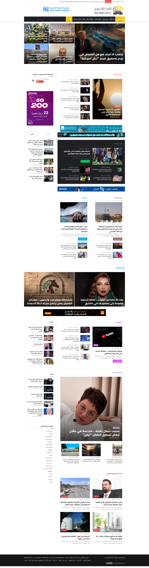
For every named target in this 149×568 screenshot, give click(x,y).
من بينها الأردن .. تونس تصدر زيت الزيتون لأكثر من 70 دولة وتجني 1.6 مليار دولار (37, 37)
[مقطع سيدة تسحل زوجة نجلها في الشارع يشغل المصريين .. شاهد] (82, 255)
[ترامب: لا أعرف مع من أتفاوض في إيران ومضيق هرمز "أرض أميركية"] (99, 43)
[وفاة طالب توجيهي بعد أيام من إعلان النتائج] (48, 404)
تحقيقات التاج (89, 19)
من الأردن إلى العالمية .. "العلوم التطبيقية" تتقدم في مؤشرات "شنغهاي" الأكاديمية (71, 461)
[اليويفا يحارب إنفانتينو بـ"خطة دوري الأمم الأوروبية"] (85, 170)
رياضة (83, 19)
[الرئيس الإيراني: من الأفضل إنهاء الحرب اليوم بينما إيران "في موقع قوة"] (117, 246)
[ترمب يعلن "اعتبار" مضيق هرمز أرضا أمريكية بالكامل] (85, 82)
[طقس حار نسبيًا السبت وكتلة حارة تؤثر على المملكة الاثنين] (107, 99)
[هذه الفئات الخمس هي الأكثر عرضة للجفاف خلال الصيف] (48, 162)
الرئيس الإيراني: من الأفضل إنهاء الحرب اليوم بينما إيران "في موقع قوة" (103, 247)
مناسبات (50, 476)
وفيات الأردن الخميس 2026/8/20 (37, 395)
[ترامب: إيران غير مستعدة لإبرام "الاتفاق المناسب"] (85, 108)
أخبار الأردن (112, 19)
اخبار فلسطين (48, 436)
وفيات (50, 482)
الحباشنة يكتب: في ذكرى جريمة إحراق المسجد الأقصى (35, 329)
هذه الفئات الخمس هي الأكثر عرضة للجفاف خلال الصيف (36, 161)
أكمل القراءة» (117, 239)
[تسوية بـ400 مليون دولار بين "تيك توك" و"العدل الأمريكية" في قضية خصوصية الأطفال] (48, 151)
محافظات (49, 471)
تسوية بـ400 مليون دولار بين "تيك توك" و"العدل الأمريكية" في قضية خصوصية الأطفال (35, 152)
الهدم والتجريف (38, 344)
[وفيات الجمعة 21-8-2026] (48, 389)
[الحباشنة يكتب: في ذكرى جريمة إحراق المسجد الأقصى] (48, 329)
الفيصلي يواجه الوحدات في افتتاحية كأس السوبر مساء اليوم (102, 170)
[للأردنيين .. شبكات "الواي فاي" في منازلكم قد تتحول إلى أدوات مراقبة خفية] (85, 347)
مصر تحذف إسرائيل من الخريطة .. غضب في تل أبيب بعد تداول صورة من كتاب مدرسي (109, 229)
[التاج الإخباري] (109, 9)
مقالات (50, 474)
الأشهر (32, 134)
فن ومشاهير (49, 466)
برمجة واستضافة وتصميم (119, 563)
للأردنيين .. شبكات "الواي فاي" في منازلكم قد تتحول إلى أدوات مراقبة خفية (70, 349)
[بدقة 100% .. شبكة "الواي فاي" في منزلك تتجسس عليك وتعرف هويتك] (85, 356)
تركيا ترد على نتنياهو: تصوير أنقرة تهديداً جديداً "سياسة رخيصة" (104, 256)
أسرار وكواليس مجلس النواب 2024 (36, 560)
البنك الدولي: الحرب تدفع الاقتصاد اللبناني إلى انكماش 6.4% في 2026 (35, 143)
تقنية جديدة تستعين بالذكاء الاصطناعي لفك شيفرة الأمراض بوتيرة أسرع (71, 339)
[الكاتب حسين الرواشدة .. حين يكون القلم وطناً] (48, 354)
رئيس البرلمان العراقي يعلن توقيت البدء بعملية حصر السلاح (108, 503)
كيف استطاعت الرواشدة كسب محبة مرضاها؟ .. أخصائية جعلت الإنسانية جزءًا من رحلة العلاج (114, 461)
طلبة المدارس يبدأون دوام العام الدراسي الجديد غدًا (62, 40)
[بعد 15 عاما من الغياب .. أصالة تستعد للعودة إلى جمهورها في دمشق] (99, 289)
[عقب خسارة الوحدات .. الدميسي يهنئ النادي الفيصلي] (61, 54)
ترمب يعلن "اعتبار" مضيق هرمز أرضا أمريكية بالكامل (70, 83)
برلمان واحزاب (97, 19)
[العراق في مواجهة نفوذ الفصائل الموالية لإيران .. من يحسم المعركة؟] (91, 450)
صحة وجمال (49, 460)
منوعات (50, 479)
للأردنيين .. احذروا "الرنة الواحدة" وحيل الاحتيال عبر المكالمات (71, 117)
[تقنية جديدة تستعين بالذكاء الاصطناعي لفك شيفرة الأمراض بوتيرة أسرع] (85, 338)
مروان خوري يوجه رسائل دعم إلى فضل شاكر (36, 177)
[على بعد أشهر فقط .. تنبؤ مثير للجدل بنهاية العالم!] (85, 90)
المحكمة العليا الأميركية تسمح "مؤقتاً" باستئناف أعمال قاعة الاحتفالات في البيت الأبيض (68, 247)
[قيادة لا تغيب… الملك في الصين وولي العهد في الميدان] (48, 338)
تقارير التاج (48, 560)
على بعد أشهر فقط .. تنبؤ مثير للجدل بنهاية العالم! (69, 91)
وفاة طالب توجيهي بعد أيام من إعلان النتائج (35, 403)
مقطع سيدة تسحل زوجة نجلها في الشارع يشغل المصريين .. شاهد (68, 256)
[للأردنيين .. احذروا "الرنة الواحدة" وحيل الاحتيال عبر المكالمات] (85, 116)
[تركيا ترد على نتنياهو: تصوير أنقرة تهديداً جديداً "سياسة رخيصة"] (117, 255)
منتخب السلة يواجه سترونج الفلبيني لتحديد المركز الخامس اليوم (102, 179)
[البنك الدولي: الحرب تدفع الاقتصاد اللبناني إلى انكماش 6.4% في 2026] (48, 143)
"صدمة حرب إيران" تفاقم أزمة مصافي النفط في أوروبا (75, 537)
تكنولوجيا (50, 450)
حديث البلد (49, 452)
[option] (74, 43)
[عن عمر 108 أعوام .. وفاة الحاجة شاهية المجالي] (48, 381)
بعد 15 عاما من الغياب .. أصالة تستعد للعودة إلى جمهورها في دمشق (102, 301)
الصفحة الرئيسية (120, 19)
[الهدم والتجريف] (48, 346)
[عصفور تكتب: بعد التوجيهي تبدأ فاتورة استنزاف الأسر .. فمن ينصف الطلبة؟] (48, 361)
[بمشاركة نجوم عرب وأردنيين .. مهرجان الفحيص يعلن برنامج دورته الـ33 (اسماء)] (49, 289)
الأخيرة (48, 134)
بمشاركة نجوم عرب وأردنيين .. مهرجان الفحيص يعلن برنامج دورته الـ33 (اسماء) (49, 301)
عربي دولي (105, 19)
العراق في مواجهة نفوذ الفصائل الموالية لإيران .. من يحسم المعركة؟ (91, 460)
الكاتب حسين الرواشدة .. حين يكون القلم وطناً (36, 352)
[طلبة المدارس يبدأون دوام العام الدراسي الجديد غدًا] (61, 33)
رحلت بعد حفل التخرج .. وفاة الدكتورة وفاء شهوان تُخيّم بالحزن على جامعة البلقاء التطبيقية (35, 412)
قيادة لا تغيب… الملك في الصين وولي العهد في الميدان (35, 337)
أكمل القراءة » (85, 161)
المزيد (69, 19)
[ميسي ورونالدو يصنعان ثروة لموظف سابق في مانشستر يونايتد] (85, 178)
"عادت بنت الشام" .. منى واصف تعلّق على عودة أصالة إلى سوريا (35, 170)
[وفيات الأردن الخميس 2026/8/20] (48, 396)
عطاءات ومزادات (77, 19)
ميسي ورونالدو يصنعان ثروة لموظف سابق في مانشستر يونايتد (69, 179)
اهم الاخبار (49, 442)
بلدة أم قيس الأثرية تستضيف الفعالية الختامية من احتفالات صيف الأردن (75, 503)
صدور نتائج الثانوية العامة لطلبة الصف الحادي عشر (92, 1)
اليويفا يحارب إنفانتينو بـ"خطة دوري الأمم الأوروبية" (70, 170)
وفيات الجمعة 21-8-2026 (35, 387)
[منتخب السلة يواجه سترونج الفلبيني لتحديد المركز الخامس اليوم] (117, 178)
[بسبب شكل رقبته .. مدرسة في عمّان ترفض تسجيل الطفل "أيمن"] (91, 409)
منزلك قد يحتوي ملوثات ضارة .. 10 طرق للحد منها (109, 537)
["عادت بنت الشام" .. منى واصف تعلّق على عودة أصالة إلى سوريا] (48, 170)
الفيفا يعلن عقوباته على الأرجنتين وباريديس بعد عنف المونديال (77, 152)
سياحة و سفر (48, 458)
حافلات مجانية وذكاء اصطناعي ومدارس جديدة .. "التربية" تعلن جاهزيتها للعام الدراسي (37, 58)
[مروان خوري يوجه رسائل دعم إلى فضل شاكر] (48, 178)
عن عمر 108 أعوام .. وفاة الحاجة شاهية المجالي (35, 380)
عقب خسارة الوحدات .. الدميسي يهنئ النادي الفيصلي (63, 59)
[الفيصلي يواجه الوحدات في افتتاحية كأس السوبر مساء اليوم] (119, 170)
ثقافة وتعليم (49, 447)
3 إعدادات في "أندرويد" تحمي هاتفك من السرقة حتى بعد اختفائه (70, 330)
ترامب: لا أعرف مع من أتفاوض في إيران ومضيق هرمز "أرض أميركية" (101, 56)
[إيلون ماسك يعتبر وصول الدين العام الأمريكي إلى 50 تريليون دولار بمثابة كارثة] (85, 99)
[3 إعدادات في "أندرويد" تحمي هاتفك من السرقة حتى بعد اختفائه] (85, 330)
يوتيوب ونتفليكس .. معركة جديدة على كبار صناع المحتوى (108, 352)
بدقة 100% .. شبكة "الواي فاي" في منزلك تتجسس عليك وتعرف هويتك (70, 358)
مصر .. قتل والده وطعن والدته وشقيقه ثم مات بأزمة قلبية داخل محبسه (74, 229)
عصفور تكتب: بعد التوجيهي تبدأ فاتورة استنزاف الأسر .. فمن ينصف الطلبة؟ (35, 361)
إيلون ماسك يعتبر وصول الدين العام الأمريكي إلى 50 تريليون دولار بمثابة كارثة (70, 100)
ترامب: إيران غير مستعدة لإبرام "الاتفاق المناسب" (71, 108)
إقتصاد (50, 434)
